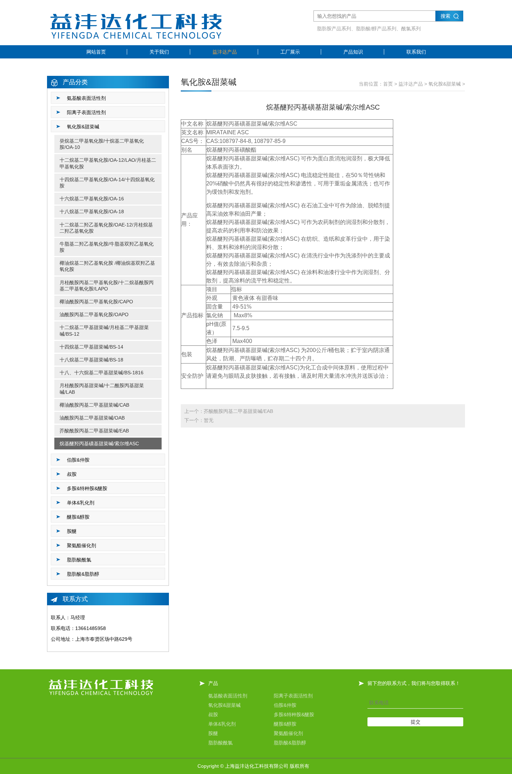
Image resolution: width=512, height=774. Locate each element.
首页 (388, 84)
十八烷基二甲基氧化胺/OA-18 (92, 211)
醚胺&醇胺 (285, 724)
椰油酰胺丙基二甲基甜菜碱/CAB (94, 405)
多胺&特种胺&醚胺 (294, 714)
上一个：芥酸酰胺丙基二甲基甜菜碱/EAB (228, 411)
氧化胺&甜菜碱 (444, 84)
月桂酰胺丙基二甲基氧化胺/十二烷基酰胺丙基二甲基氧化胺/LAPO (107, 286)
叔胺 (213, 714)
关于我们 (159, 52)
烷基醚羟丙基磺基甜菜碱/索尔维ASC (99, 443)
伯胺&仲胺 (285, 705)
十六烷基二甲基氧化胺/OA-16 (92, 198)
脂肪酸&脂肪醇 (290, 742)
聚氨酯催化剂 (288, 733)
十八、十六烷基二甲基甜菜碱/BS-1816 (101, 372)
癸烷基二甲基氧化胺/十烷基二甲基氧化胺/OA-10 (102, 144)
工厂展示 (290, 52)
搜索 (445, 16)
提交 (415, 722)
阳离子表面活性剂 (293, 696)
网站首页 (96, 52)
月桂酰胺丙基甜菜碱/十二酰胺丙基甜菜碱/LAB (102, 388)
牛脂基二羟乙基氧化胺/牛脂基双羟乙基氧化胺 (107, 247)
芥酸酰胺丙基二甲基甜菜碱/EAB (94, 430)
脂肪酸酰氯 (220, 742)
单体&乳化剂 (222, 724)
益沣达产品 (224, 52)
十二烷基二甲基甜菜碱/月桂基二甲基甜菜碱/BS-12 (104, 330)
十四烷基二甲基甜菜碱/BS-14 (91, 347)
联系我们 (416, 52)
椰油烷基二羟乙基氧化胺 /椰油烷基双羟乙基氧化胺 (107, 266)
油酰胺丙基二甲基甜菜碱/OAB (92, 418)
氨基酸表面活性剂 (227, 696)
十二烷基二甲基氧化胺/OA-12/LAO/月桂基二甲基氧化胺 (108, 163)
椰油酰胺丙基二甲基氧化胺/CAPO (96, 301)
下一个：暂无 (199, 420)
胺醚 (213, 733)
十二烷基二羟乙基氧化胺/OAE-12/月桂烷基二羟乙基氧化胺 (106, 228)
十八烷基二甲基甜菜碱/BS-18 (91, 359)
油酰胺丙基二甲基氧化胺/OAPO (94, 314)
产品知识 (353, 52)
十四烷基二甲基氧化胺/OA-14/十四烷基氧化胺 (107, 183)
